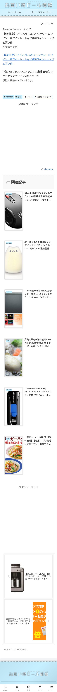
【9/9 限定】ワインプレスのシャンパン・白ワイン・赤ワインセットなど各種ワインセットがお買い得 (28, 59)
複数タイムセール (44, 97)
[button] (51, 489)
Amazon (9, 97)
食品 (19, 97)
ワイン (29, 97)
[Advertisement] (28, 135)
